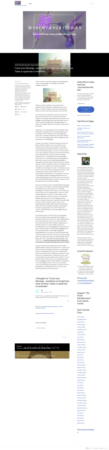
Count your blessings (20, 86)
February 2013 (80, 365)
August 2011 (80, 410)
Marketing (51, 64)
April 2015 (79, 332)
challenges (27, 85)
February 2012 (80, 395)
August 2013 (80, 352)
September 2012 (81, 377)
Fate (20, 89)
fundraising (18, 90)
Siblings (22, 99)
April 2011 (79, 420)
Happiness (38, 64)
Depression (21, 64)
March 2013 (80, 362)
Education (24, 88)
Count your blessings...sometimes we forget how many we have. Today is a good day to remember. (85, 146)
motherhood (21, 95)
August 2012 (80, 380)
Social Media (21, 65)
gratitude (24, 90)
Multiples (28, 95)
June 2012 (79, 385)
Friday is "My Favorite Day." (84, 125)
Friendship (24, 89)
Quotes (16, 65)
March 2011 (80, 423)
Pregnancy (20, 96)
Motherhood (57, 64)
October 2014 (80, 334)
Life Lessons (23, 93)
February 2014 (80, 342)
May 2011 (79, 418)
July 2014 (79, 337)
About (30, 3)
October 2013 (80, 349)
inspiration (23, 91)
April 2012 (79, 390)
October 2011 (80, 405)
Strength (27, 99)
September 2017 (81, 329)
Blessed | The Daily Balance (47, 313)
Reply (68, 300)
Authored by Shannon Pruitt (22, 83)
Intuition (17, 93)
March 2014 (80, 339)
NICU (16, 96)
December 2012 (81, 370)
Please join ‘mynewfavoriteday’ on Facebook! (85, 280)
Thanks (32, 65)
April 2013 (79, 360)
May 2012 (79, 387)
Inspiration (43, 64)
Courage (17, 64)
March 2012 (80, 392)
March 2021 (80, 317)
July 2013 (79, 354)
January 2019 (80, 324)
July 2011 (79, 413)
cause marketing (19, 85)
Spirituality (27, 65)
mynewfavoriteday (21, 5)
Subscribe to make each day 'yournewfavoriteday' (85, 86)
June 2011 (79, 415)
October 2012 (80, 375)
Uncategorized (41, 65)
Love (48, 64)
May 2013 (79, 357)
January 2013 (80, 367)
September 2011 (81, 408)
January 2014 (80, 344)
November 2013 (81, 347)
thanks (17, 100)
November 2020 (81, 319)
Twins (36, 65)
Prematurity (68, 64)
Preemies (63, 64)
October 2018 (80, 327)
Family (29, 64)
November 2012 (81, 372)
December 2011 (81, 400)
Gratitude (33, 64)
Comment (65, 337)
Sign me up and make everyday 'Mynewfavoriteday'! (86, 109)
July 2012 (79, 382)
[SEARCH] (92, 4)
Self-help (17, 98)
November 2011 (81, 403)
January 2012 (80, 398)
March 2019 (80, 322)
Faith (26, 64)
